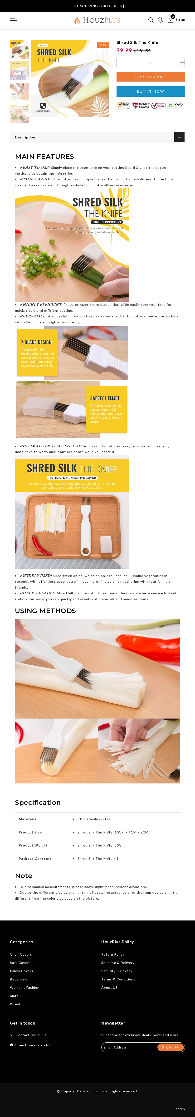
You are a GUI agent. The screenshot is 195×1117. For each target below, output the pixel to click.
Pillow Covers (21, 971)
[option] (70, 78)
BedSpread (19, 979)
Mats (14, 996)
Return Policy (112, 954)
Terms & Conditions (118, 979)
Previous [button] (40, 81)
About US (109, 987)
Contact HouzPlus (31, 1035)
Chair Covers (21, 954)
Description (25, 137)
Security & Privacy (116, 971)
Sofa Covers (20, 963)
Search (179, 1109)
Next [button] (94, 81)
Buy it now (150, 91)
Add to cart (150, 77)
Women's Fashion (24, 987)
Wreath (16, 1004)
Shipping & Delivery (118, 963)
